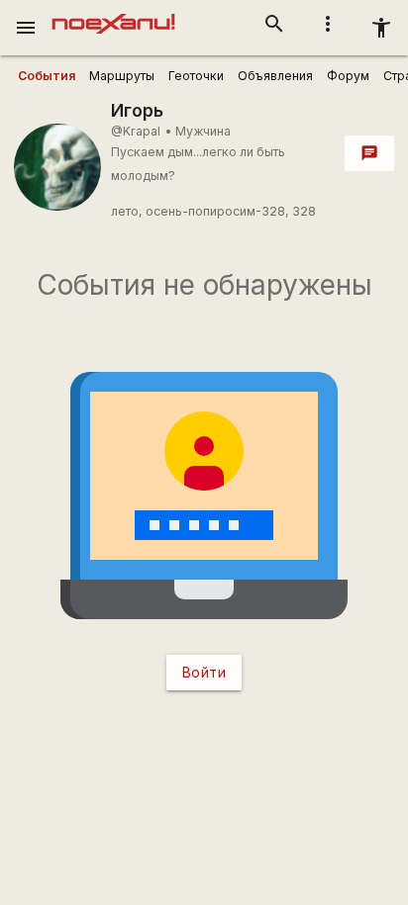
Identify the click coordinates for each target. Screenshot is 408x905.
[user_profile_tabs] (46, 76)
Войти (204, 672)
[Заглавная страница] (113, 14)
